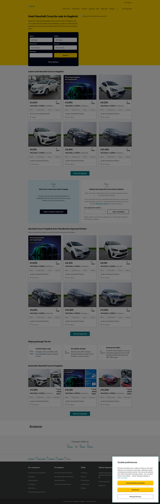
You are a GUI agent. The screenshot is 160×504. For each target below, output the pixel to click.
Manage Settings (135, 496)
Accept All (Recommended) (135, 483)
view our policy (122, 478)
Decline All (135, 490)
